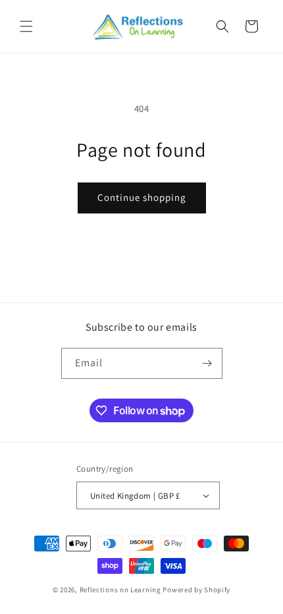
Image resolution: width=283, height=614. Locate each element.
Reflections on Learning (120, 589)
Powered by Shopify (196, 589)
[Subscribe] (207, 363)
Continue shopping (141, 197)
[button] (26, 26)
